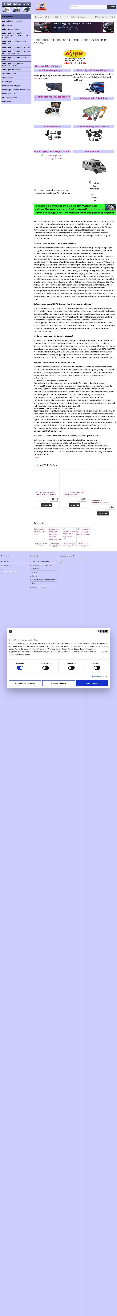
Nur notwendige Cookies (25, 683)
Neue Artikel (7, 102)
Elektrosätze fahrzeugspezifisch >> (52, 98)
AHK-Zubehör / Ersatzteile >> (93, 126)
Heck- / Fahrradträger (11, 85)
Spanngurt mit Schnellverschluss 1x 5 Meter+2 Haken (99, 502)
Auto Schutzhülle (9, 73)
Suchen (111, 7)
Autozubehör (7, 77)
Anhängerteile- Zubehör (11, 69)
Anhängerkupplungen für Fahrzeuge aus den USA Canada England (15, 35)
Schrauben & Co (8, 93)
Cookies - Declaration (39, 587)
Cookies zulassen (92, 683)
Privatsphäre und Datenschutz (42, 565)
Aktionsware (7, 25)
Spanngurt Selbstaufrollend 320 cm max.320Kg (74, 493)
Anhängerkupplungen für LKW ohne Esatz (14, 42)
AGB (33, 583)
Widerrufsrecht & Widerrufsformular (43, 580)
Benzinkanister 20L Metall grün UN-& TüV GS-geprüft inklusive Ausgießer (45, 494)
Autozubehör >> (52, 126)
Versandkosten (54, 501)
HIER (35, 78)
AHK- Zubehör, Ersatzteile (12, 21)
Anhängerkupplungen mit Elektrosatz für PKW (12, 64)
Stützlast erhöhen (9, 98)
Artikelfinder (7, 565)
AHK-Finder (71, 17)
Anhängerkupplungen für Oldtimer (16, 47)
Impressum (35, 569)
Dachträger (7, 81)
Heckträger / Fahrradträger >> (93, 70)
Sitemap (37, 457)
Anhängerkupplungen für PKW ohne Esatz (14, 58)
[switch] (45, 668)
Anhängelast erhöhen (11, 29)
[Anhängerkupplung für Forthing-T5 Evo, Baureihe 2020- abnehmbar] (74, 32)
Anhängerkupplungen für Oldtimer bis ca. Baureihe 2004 (16, 52)
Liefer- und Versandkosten (40, 561)
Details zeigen (98, 676)
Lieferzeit (6, 561)
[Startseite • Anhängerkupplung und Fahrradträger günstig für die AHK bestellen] (16, 4)
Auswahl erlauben (58, 683)
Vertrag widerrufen (11, 571)
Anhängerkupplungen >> (52, 70)
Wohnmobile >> (93, 151)
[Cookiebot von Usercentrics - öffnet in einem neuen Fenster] (98, 631)
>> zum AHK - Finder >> (49, 66)
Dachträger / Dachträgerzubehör (52, 151)
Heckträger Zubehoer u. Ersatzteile (16, 89)
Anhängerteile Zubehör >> (93, 98)
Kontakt (40, 17)
